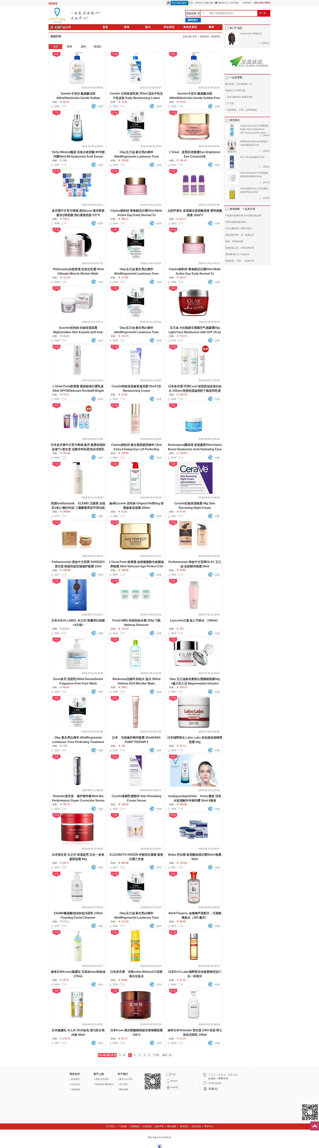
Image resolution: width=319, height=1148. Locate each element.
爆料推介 (193, 19)
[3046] (266, 135)
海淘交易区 (190, 27)
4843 (57, 282)
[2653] (266, 166)
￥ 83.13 (181, 219)
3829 (115, 340)
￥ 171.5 (64, 921)
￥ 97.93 (181, 511)
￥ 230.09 (123, 453)
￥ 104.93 (181, 453)
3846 (173, 399)
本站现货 (169, 27)
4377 (115, 867)
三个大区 (229, 103)
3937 (173, 867)
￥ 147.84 (123, 921)
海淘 (126, 27)
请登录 (198, 2)
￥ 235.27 (181, 277)
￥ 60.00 (181, 921)
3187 (173, 516)
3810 (173, 692)
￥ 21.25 (181, 1038)
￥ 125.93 (123, 336)
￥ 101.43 (181, 160)
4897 (115, 574)
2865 (173, 750)
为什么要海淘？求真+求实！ (239, 228)
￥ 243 (121, 745)
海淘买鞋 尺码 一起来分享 (239, 260)
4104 (115, 106)
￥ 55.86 (122, 394)
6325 (173, 340)
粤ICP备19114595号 (159, 1137)
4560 (173, 574)
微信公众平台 (126, 1079)
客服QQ (213, 1088)
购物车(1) (222, 2)
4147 (57, 516)
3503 (173, 1043)
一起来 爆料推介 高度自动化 (239, 97)
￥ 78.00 (181, 570)
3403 (57, 984)
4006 (57, 457)
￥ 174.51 (181, 336)
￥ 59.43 (181, 101)
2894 (173, 984)
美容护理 (204, 36)
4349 (57, 340)
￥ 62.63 (64, 628)
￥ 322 (179, 628)
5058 (115, 1043)
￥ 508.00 (181, 804)
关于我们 (123, 1084)
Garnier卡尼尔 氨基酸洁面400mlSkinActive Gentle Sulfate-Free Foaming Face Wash (194, 98)
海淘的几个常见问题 (235, 90)
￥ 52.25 (181, 980)
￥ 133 (63, 745)
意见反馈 (196, 1126)
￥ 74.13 (64, 394)
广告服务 (122, 1126)
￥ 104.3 (122, 687)
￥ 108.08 (123, 570)
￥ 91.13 (181, 745)
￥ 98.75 (64, 863)
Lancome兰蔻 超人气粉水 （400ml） (194, 620)
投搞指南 (135, 1126)
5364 (115, 223)
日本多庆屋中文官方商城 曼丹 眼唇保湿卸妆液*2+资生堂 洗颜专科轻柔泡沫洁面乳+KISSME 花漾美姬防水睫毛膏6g (78, 449)
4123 (173, 223)
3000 (173, 633)
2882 (115, 516)
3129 (57, 809)
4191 (173, 165)
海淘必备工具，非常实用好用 (239, 248)
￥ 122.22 (123, 628)
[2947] (266, 151)
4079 (173, 457)
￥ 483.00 (123, 863)
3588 (173, 282)
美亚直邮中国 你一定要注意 (239, 235)
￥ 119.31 (65, 1038)
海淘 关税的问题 (234, 241)
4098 (57, 223)
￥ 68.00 (122, 980)
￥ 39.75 (64, 980)
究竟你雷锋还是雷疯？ (236, 222)
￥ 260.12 (123, 219)
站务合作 (75, 1084)
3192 (115, 750)
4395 (115, 809)
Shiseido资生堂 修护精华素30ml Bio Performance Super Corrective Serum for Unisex (78, 801)
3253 (115, 984)
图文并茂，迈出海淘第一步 (238, 84)
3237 (57, 926)
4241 (115, 399)
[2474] (266, 182)
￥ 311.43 (65, 277)
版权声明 (159, 1126)
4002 (115, 926)
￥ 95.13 (122, 1038)
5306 (173, 809)
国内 (148, 27)
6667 (115, 457)
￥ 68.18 (64, 101)
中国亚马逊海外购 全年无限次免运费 (243, 215)
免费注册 (208, 2)
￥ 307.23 (65, 804)
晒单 (211, 27)
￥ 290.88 (65, 511)
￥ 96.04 (64, 687)
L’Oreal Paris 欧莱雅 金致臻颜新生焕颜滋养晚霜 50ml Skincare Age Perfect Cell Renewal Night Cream (136, 566)
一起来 (99, 106)
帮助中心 (208, 1126)
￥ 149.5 (64, 219)
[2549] (266, 198)
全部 (55, 46)
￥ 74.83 (122, 101)
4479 (115, 165)
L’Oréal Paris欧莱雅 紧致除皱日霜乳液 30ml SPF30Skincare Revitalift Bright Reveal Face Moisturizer (78, 391)
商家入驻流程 (102, 1079)
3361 (57, 106)
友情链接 (75, 1089)
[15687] (265, 43)
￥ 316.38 (181, 394)
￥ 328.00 (65, 570)
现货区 (97, 46)
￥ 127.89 (123, 277)
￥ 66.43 (64, 336)
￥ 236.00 (65, 453)
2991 (57, 633)
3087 (57, 1043)
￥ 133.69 (181, 863)
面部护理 (215, 36)
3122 (57, 750)
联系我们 (75, 1079)
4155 (57, 692)
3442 (115, 633)
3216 (57, 867)
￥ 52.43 (122, 511)
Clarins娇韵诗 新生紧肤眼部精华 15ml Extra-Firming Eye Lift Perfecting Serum (136, 449)
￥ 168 (63, 160)
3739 (115, 692)
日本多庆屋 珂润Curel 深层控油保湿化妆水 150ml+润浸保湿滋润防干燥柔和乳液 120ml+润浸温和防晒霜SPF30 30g (195, 391)
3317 (57, 574)
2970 (173, 926)
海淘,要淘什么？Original (237, 254)
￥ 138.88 (123, 160)
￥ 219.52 (181, 687)
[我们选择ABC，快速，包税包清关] (247, 60)
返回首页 (53, 3)
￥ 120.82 (123, 804)
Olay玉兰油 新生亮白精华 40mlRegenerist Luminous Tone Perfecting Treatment (136, 157)
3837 (57, 165)
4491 (57, 399)
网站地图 (123, 1089)
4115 (173, 106)
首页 (105, 27)
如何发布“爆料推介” (104, 1084)
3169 (115, 282)
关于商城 (234, 2)
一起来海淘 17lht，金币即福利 (241, 110)
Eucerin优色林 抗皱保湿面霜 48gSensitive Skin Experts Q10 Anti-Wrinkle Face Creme (78, 332)
